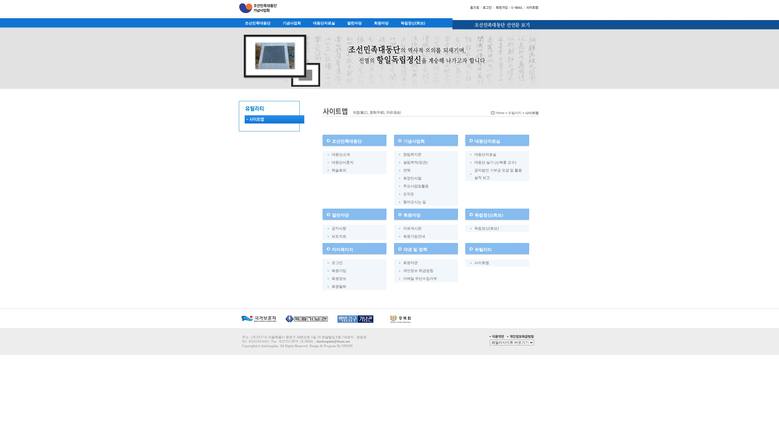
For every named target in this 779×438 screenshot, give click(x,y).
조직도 (408, 194)
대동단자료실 (324, 23)
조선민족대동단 (258, 23)
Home (500, 113)
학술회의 (339, 170)
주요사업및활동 (416, 186)
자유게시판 (412, 228)
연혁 (406, 170)
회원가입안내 (414, 236)
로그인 (337, 263)
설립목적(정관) (415, 162)
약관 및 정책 (415, 249)
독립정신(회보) (413, 23)
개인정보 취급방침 (418, 271)
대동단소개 (341, 154)
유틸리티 (515, 113)
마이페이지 (342, 249)
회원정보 (339, 278)
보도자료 (339, 236)
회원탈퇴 (339, 286)
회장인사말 (412, 178)
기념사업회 (292, 23)
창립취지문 (412, 154)
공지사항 (339, 228)
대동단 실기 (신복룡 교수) (495, 162)
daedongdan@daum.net (333, 341)
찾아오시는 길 (414, 202)
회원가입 (339, 271)
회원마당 (381, 23)
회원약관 (410, 263)
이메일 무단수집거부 (420, 278)
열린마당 (354, 23)
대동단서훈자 (343, 162)
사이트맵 (532, 113)
